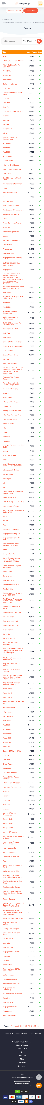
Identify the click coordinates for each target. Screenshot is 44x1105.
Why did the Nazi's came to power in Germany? (13, 684)
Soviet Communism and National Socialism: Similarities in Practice (11, 560)
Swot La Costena (9, 1015)
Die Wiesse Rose (9, 939)
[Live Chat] (39, 1085)
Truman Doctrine (9, 899)
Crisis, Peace (8, 350)
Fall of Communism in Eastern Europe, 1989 (11, 384)
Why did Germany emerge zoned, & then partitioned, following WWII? (12, 677)
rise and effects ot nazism (12, 994)
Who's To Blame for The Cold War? (11, 66)
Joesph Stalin (8, 819)
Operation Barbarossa (11, 857)
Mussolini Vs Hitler (9, 497)
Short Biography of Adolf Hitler (12, 179)
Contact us (22, 1062)
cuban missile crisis (10, 363)
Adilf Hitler (6, 293)
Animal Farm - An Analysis (12, 223)
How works (22, 1045)
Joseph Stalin (8, 823)
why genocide (8, 712)
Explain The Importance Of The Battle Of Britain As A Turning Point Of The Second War (13, 370)
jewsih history (8, 474)
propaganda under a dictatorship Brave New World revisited (11, 263)
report (5, 549)
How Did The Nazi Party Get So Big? (13, 446)
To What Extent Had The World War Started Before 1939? (12, 893)
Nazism (5, 516)
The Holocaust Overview (12, 612)
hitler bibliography (9, 455)
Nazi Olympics (8, 201)
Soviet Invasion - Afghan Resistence (12, 566)
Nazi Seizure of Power (11, 205)
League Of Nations (10, 832)
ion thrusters (7, 965)
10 (33, 1026)
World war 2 (7, 697)
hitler (4, 460)
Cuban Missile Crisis (10, 355)
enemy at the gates (10, 192)
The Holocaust (8, 617)
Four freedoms (8, 161)
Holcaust (6, 791)
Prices (22, 1052)
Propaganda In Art (9, 1007)
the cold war (7, 634)
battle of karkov (9, 975)
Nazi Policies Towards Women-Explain (11, 843)
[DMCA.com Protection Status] (22, 1092)
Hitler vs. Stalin (8, 423)
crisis (5, 133)
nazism (5, 520)
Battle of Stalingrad (10, 84)
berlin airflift (7, 337)
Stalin (5, 56)
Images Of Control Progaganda (9, 814)
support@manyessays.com (22, 1077)
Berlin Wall (6, 333)
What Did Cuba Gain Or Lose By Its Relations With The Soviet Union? (12, 912)
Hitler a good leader (10, 419)
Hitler (5, 428)
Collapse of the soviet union (13, 346)
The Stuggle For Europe (11, 887)
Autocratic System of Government (11, 312)
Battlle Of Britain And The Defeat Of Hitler (12, 324)
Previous (14, 1026)
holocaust (6, 809)
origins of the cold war (11, 984)
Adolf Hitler (7, 143)
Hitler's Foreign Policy (11, 232)
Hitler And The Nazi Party (12, 415)
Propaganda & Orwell (11, 952)
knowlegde (7, 479)
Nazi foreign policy (10, 852)
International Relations (11, 470)
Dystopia (6, 960)
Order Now (31, 10)
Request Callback (14, 10)
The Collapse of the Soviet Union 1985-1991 (12, 594)
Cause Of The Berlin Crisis (12, 342)
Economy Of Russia (10, 773)
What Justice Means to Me (13, 918)
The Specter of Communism (13, 210)
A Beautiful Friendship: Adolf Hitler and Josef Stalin (13, 287)
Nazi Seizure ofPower (11, 506)
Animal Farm (7, 227)
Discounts (22, 1056)
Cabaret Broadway (10, 979)
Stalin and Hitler (8, 580)
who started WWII (9, 707)
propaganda (7, 269)
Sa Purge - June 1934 (11, 871)
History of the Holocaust (12, 410)
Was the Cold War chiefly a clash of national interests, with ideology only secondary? (13, 651)
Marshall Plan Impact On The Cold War (12, 138)
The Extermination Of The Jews (12, 882)
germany (6, 393)
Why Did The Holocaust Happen (11, 670)
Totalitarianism (8, 253)
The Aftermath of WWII (11, 585)
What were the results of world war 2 (12, 659)
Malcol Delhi (7, 245)
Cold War (6, 98)
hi (3, 197)
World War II (7, 689)
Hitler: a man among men (12, 169)
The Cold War (8, 589)
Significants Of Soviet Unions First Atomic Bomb (12, 876)
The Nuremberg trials (11, 621)
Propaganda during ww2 (12, 534)
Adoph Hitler (7, 156)
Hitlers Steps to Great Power (13, 61)
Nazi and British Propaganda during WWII (13, 511)
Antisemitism (7, 75)
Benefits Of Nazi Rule (11, 329)
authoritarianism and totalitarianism (10, 318)
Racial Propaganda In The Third (12, 866)
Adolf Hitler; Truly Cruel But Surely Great (13, 298)
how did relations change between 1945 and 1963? (12, 465)
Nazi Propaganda (9, 848)
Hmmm (5, 432)
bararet (5, 236)
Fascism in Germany (10, 389)
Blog (22, 1059)
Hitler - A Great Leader (11, 165)
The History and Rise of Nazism (11, 607)
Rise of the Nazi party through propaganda (11, 544)
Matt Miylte (7, 174)
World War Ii (7, 693)
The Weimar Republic (11, 625)
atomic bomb (8, 80)
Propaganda (7, 249)
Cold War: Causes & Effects (13, 111)
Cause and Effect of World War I (12, 93)
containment (7, 129)
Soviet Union (7, 571)
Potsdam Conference (11, 529)
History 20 (7, 406)
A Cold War (7, 71)
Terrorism (6, 998)
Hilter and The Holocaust (12, 402)
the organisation (9, 638)
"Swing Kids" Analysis (11, 929)
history (5, 451)
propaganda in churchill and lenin (13, 539)
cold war (6, 116)
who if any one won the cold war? (13, 702)
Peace (5, 525)
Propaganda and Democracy (9, 989)
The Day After (8, 947)
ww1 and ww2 (8, 716)
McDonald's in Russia (11, 214)
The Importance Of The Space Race (11, 970)
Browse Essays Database (22, 1042)
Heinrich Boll (7, 397)
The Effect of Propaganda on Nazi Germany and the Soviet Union (12, 600)
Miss (4, 483)
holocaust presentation (11, 240)
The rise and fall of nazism (12, 184)
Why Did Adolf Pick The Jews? (11, 664)
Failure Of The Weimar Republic (11, 378)
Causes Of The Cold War (12, 751)
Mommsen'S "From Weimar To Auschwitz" (13, 492)
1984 (5, 188)
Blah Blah (6, 747)
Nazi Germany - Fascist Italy (13, 502)
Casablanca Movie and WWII (11, 934)
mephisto (6, 943)
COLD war (6, 88)
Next (37, 1026)
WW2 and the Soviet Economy (10, 643)
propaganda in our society (12, 258)
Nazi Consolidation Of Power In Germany (13, 837)
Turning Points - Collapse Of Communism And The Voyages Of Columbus (13, 905)
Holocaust (6, 437)
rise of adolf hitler (9, 554)
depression (7, 768)
